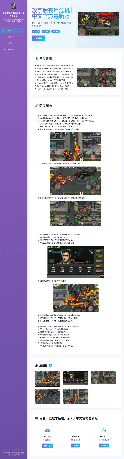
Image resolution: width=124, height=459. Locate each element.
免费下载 (47, 446)
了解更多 (75, 445)
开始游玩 (39, 38)
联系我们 (103, 445)
